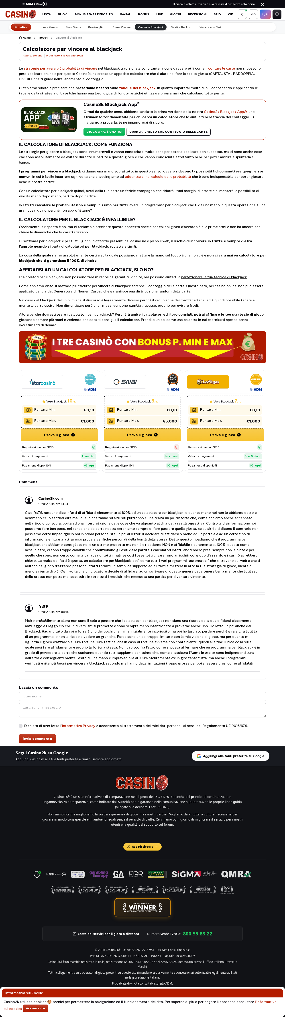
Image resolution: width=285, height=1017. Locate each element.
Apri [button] (92, 465)
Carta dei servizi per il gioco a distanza (108, 934)
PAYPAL (125, 14)
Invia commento (37, 738)
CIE (230, 14)
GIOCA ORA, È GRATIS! (104, 132)
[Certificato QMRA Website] (236, 874)
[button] (242, 14)
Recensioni (197, 14)
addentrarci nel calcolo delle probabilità (158, 176)
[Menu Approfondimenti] (253, 14)
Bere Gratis (73, 27)
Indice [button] (23, 27)
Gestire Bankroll (181, 27)
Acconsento (35, 1008)
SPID (217, 14)
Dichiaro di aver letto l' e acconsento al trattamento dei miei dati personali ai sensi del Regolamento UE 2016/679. (136, 725)
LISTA (46, 14)
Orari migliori (96, 27)
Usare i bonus (50, 27)
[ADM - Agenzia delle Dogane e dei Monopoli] (56, 874)
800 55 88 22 (197, 933)
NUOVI (62, 14)
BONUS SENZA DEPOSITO (94, 14)
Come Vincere (121, 27)
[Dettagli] (42, 381)
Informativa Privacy (78, 725)
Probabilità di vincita (125, 983)
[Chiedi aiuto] (277, 14)
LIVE (159, 14)
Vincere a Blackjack (150, 27)
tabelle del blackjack (137, 88)
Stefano (38, 55)
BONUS (143, 14)
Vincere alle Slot (210, 27)
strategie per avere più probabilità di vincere (60, 68)
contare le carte (221, 68)
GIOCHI (175, 14)
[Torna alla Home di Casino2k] (21, 14)
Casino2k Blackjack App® (225, 111)
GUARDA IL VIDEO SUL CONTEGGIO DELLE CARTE (168, 132)
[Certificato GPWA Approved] (157, 874)
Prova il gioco (57, 434)
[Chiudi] (262, 4)
